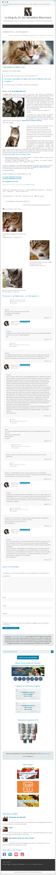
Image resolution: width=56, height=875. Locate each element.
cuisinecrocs (29, 184)
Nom (4, 597)
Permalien (14, 303)
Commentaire (6, 576)
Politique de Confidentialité (18, 864)
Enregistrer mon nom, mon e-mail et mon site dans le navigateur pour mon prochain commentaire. (25, 624)
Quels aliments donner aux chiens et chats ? (22, 838)
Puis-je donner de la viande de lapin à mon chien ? (37, 205)
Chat (32, 196)
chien (23, 4)
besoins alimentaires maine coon (35, 190)
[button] (55, 1)
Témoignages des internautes (17, 817)
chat (31, 4)
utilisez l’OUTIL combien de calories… (32, 120)
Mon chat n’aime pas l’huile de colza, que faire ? (14, 290)
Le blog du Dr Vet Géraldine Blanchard (28, 17)
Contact (11, 828)
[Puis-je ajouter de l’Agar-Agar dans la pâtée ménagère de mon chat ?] (39, 241)
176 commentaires (12, 820)
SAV (26, 756)
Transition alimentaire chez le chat (11, 178)
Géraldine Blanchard (9, 196)
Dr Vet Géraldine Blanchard (18, 636)
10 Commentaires (40, 196)
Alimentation (28, 196)
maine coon (10, 191)
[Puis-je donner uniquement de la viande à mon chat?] (12, 213)
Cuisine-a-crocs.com (38, 864)
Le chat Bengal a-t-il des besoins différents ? (17, 201)
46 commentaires (12, 831)
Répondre (48, 317)
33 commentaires (12, 841)
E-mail (4, 606)
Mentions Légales (6, 864)
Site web (4, 613)
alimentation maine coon (17, 190)
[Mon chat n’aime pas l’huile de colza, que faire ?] (12, 269)
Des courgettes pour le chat (10, 181)
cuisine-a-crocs (45, 753)
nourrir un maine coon (22, 191)
